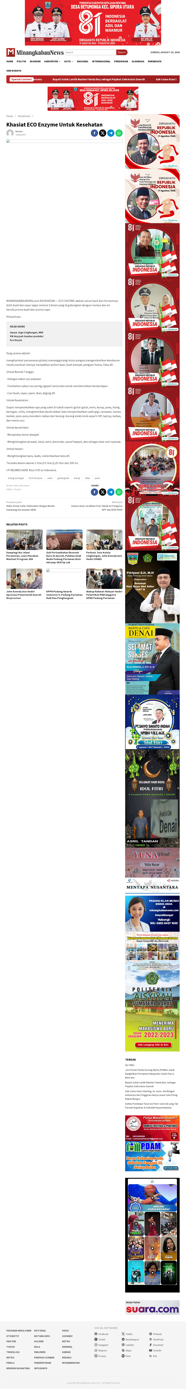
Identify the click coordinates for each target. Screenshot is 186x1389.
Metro (66, 1341)
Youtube (157, 1350)
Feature (11, 1341)
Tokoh (10, 1346)
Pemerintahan (42, 1362)
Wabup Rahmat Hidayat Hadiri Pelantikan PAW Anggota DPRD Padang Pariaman (104, 595)
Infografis (40, 1368)
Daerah (66, 1352)
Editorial (40, 1330)
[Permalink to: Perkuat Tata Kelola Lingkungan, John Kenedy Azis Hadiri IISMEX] (104, 540)
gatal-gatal (63, 478)
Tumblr (101, 1339)
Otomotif (12, 1336)
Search (122, 52)
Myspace (102, 1350)
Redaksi (66, 1357)
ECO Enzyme (36, 478)
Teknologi (13, 1352)
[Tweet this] (102, 133)
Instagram (103, 1345)
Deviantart (158, 1345)
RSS (155, 1356)
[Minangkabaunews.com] (35, 52)
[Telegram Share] (110, 133)
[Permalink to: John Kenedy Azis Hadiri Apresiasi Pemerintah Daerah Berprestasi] (24, 579)
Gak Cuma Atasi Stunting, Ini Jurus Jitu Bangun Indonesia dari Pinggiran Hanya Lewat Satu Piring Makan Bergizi (151, 1095)
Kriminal (67, 1346)
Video (65, 1330)
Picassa (102, 1356)
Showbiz (67, 1336)
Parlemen (39, 1352)
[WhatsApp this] (119, 133)
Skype (128, 1350)
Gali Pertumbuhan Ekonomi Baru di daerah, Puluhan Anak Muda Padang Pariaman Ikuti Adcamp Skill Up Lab (63, 557)
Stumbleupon (132, 1339)
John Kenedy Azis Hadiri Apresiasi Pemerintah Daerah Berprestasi (23, 595)
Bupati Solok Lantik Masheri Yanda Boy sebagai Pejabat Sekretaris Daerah (51, 79)
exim (49, 478)
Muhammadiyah (71, 1362)
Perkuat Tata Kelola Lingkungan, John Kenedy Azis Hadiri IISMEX (104, 556)
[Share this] (94, 133)
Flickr (128, 1356)
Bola (37, 1346)
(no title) (129, 1065)
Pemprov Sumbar (44, 1357)
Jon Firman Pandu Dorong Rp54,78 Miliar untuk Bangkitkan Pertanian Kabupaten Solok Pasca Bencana (150, 1073)
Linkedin (130, 1345)
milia (87, 478)
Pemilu (10, 1362)
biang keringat (16, 478)
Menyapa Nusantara (18, 1368)
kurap (77, 478)
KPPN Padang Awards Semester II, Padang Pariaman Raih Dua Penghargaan (64, 595)
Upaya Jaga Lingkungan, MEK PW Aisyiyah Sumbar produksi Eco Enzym (26, 336)
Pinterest (157, 1334)
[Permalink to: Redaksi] (10, 132)
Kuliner (39, 1341)
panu (97, 478)
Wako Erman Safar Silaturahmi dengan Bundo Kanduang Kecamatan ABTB (30, 505)
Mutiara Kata (42, 1336)
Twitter (129, 1334)
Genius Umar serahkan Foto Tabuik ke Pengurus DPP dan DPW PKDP (97, 505)
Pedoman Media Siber (18, 1330)
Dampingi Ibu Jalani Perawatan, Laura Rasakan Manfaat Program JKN (22, 556)
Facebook (103, 1334)
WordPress (158, 1339)
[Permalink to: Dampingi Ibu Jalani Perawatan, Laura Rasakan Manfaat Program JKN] (24, 540)
